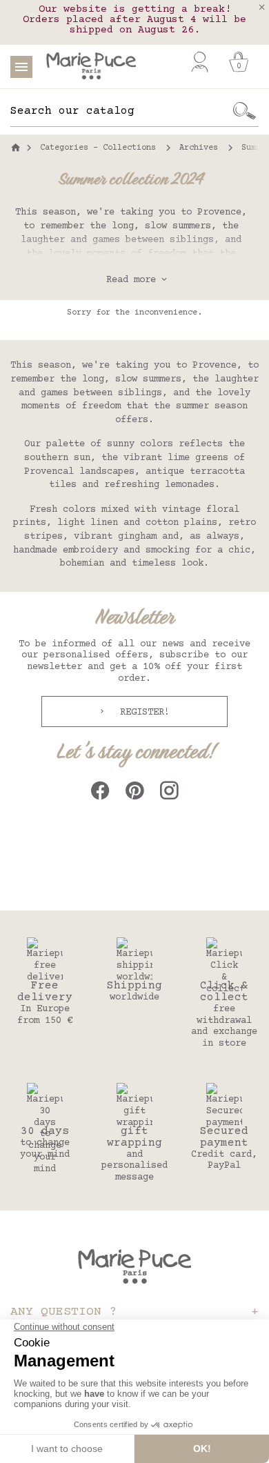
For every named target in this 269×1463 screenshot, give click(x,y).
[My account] (199, 62)
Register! (142, 712)
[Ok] (245, 111)
